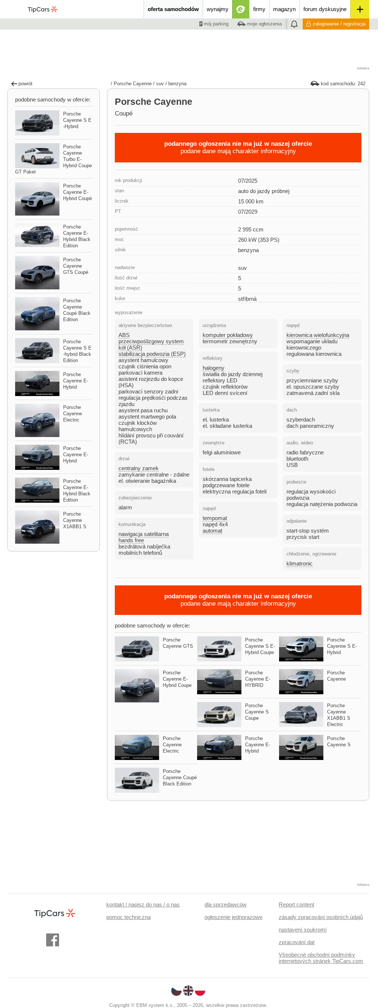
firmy (259, 9)
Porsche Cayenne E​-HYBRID (257, 679)
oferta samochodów (173, 9)
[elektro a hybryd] (241, 9)
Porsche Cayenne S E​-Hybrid (342, 646)
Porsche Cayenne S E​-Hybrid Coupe (260, 646)
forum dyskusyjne (325, 9)
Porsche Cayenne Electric (172, 745)
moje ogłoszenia (263, 24)
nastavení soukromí (303, 929)
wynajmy (217, 9)
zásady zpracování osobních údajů (321, 917)
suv (160, 83)
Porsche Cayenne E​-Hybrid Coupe (177, 679)
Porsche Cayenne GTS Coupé (75, 266)
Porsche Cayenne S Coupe (257, 712)
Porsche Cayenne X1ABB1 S (74, 520)
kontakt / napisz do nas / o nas (143, 904)
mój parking (215, 24)
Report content (296, 904)
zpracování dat (297, 942)
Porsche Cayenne (133, 83)
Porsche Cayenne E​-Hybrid (257, 745)
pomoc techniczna (128, 917)
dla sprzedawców (226, 904)
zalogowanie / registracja (339, 24)
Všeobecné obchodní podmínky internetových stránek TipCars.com (321, 958)
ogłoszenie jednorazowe (233, 917)
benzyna (177, 83)
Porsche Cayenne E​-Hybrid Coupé (77, 192)
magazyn (284, 9)
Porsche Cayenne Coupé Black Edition (180, 777)
